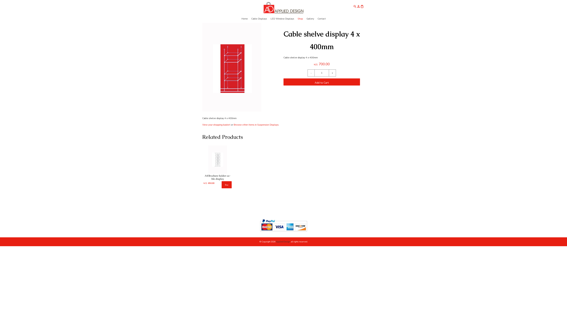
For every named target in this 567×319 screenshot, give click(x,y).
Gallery (310, 18)
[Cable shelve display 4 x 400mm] (231, 110)
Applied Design (283, 241)
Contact (322, 18)
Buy (226, 185)
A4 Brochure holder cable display (217, 177)
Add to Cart (322, 82)
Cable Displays (259, 18)
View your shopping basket (216, 124)
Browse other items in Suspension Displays (256, 124)
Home (244, 18)
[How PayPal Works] (283, 232)
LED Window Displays (282, 18)
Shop (300, 18)
